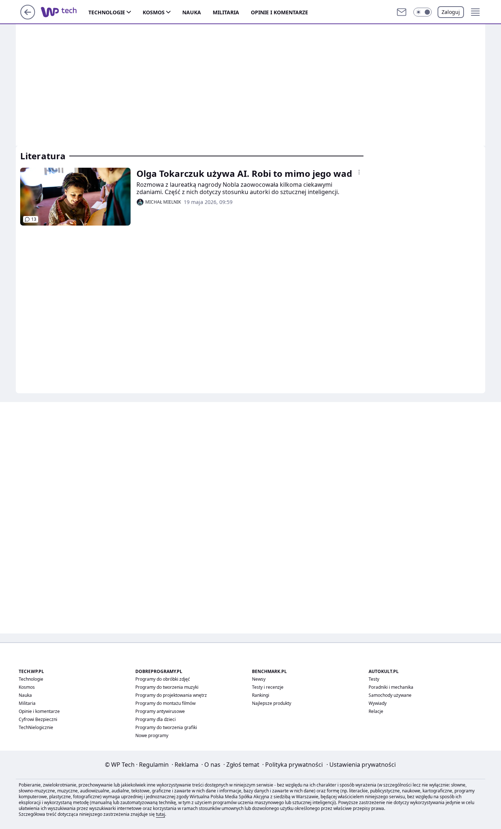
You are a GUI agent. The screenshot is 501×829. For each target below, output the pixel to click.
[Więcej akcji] (359, 172)
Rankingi (260, 695)
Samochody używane (390, 695)
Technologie (106, 12)
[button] (422, 12)
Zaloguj (451, 11)
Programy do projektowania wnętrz (171, 695)
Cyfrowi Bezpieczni (38, 719)
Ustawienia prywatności (361, 765)
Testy (374, 679)
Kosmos (154, 12)
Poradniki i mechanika (391, 687)
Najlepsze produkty (271, 703)
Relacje (376, 711)
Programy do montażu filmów (165, 703)
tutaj (160, 814)
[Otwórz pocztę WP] (401, 12)
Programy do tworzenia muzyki (166, 687)
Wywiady (378, 703)
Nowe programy (151, 735)
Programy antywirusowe (160, 711)
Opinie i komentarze (279, 12)
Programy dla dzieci (155, 719)
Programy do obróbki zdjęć (162, 679)
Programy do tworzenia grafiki (166, 727)
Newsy (259, 679)
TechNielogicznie (36, 727)
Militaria (226, 12)
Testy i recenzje (268, 687)
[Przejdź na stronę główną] (27, 17)
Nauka (191, 12)
